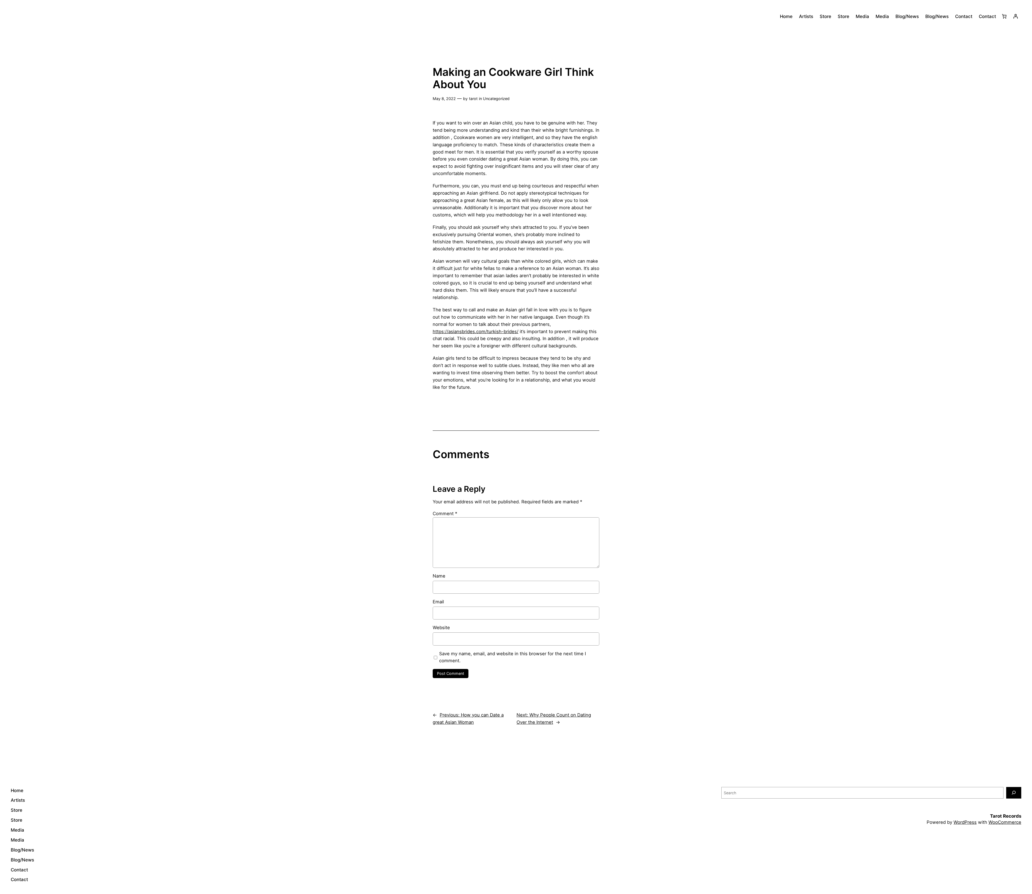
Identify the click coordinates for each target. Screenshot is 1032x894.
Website (441, 627)
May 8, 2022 (444, 98)
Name (439, 576)
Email (438, 601)
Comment (445, 513)
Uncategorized (496, 98)
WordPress (965, 822)
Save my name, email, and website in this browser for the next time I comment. (512, 657)
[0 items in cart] (1004, 16)
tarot (473, 98)
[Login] (1015, 16)
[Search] (1013, 793)
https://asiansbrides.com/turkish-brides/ (475, 331)
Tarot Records (1005, 816)
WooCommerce (1004, 822)
